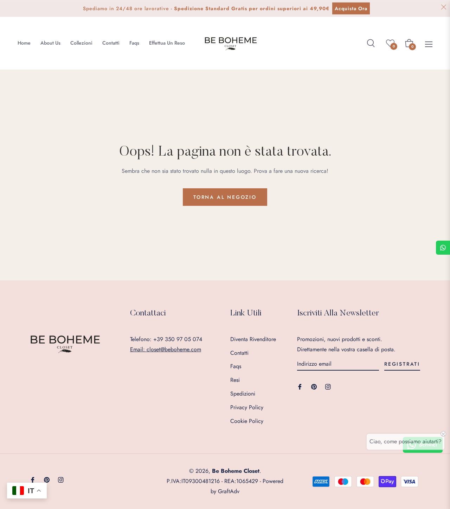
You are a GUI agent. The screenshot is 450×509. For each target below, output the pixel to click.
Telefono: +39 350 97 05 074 (166, 339)
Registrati (402, 363)
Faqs (235, 366)
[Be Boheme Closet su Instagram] (328, 386)
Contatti (239, 353)
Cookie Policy (246, 421)
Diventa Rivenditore (253, 339)
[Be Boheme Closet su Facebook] (300, 386)
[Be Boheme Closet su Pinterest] (314, 386)
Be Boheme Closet (235, 471)
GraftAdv (228, 491)
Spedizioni (242, 394)
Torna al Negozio (225, 197)
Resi (235, 380)
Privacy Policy (246, 407)
